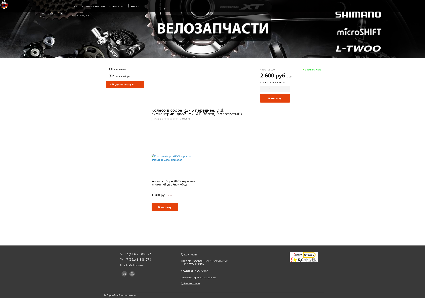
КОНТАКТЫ (190, 254)
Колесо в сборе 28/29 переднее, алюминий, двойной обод (174, 182)
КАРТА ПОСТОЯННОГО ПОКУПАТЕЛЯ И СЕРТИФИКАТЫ (206, 262)
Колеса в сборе (121, 76)
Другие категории (124, 84)
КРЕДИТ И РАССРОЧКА (194, 270)
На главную (119, 69)
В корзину (275, 98)
